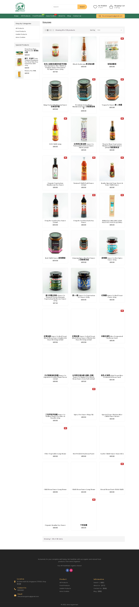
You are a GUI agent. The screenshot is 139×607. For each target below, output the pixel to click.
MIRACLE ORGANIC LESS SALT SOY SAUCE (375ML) (112, 221)
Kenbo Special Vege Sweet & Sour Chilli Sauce (112, 184)
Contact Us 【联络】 (101, 588)
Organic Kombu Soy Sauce (55, 525)
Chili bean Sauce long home (55, 489)
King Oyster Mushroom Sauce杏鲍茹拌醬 (55, 106)
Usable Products (21, 34)
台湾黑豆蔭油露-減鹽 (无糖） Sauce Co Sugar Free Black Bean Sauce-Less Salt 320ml (83, 377)
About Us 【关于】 (100, 585)
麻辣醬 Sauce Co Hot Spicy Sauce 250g (112, 259)
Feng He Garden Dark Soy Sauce (83, 221)
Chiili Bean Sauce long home (83, 489)
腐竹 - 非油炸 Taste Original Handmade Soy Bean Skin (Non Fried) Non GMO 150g (31, 62)
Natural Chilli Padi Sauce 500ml (83, 184)
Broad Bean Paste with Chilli (112, 489)
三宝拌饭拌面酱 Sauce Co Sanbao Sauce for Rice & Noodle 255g (55, 416)
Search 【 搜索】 (99, 583)
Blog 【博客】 (98, 591)
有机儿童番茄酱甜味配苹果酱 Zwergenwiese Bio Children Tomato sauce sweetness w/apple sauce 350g (55, 66)
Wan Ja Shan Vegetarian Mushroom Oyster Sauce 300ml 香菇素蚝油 (112, 145)
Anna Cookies (20, 37)
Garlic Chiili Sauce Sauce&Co (112, 454)
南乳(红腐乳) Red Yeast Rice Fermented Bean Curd (112, 376)
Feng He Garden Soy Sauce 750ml (55, 221)
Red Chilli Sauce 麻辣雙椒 (55, 258)
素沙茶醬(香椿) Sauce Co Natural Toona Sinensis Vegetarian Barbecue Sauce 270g (55, 298)
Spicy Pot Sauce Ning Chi (83, 415)
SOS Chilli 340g (55, 144)
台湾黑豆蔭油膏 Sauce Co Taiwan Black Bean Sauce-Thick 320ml (83, 145)
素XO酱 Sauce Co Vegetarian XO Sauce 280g (83, 296)
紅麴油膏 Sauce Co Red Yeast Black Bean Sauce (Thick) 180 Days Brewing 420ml (83, 338)
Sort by (92, 30)
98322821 (20, 590)
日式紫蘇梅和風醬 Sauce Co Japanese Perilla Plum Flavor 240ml (55, 377)
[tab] (27, 28)
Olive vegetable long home (55, 454)
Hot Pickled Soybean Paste (83, 454)
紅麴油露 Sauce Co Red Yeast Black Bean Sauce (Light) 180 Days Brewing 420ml (55, 338)
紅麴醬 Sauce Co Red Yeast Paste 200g (112, 296)
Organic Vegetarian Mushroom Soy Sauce (55, 184)
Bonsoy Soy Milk (30, 71)
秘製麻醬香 (112, 64)
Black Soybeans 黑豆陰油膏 (84, 64)
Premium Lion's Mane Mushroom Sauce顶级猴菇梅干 (83, 106)
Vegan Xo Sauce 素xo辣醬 (112, 105)
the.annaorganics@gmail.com (28, 596)
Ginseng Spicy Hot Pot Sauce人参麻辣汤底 (83, 259)
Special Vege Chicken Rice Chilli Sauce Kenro (112, 415)
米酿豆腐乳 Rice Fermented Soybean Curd (112, 337)
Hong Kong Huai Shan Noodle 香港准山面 (31, 50)
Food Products (21, 31)
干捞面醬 (83, 525)
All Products (20, 28)
